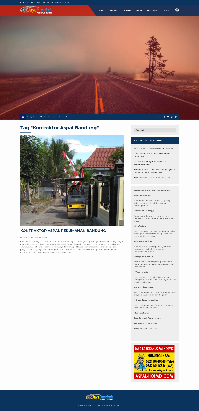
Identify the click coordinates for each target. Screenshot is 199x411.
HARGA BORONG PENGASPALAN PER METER (153, 148)
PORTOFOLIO (152, 10)
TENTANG (113, 10)
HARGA (139, 10)
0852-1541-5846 (151, 323)
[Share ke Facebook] (164, 117)
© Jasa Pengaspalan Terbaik (89, 405)
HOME (101, 10)
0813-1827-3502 (151, 329)
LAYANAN (127, 10)
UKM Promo (116, 405)
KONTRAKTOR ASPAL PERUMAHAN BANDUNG (63, 230)
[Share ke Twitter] (168, 117)
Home (37, 117)
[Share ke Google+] (172, 117)
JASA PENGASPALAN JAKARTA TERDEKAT (152, 177)
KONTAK (167, 10)
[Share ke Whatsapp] (175, 117)
